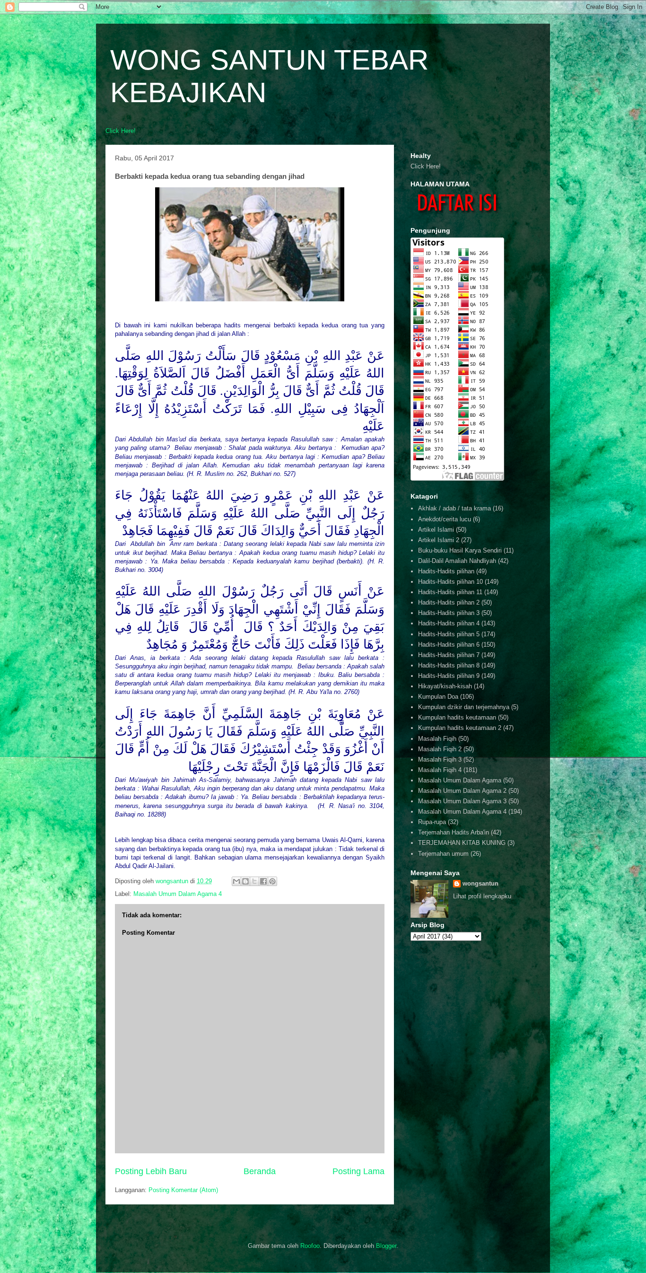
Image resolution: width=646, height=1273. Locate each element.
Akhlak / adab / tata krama (454, 508)
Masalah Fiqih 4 (440, 769)
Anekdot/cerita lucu (444, 519)
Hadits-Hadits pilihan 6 (449, 644)
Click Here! (120, 130)
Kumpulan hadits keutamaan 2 (459, 727)
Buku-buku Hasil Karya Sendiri (460, 550)
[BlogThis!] (245, 881)
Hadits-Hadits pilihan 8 (449, 665)
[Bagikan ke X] (254, 881)
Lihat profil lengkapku (482, 896)
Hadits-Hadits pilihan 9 (449, 675)
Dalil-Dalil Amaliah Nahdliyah (457, 560)
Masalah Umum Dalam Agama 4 (177, 893)
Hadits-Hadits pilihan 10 (450, 581)
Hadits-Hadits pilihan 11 (450, 592)
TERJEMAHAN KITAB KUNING (462, 842)
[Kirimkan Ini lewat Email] (236, 881)
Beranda (260, 1171)
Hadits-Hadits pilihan (446, 571)
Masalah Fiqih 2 (440, 749)
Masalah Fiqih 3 (440, 759)
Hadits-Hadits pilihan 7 (449, 654)
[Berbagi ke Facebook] (263, 881)
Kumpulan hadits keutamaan (457, 717)
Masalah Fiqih (437, 738)
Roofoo (310, 1245)
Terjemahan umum (443, 853)
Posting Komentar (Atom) (183, 1190)
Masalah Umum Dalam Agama (459, 780)
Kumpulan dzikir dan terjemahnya (463, 707)
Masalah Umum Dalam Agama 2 (462, 790)
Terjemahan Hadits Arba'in (453, 832)
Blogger (386, 1245)
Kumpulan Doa (438, 696)
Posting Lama (358, 1171)
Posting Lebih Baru (151, 1171)
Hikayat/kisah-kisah (445, 686)
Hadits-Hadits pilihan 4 (449, 623)
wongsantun (480, 883)
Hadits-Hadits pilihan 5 (449, 634)
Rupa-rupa (432, 821)
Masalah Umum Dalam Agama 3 (462, 801)
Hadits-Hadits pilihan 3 (449, 612)
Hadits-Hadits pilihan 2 (449, 602)
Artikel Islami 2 (438, 540)
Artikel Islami (436, 529)
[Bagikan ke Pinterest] (272, 881)
